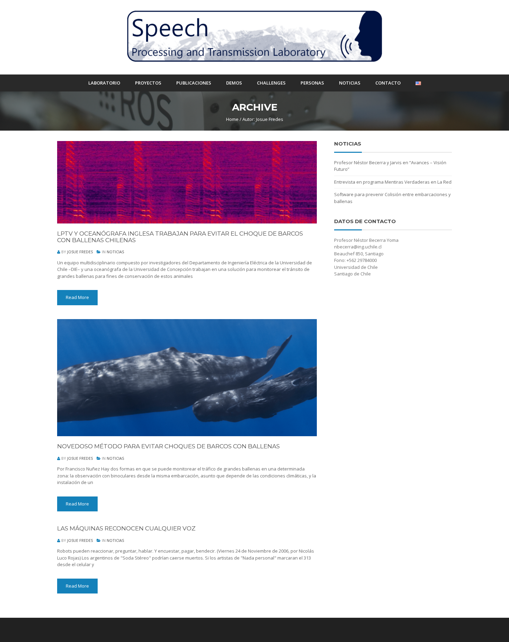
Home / (233, 119)
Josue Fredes (80, 251)
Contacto (388, 83)
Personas (312, 83)
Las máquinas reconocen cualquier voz (126, 528)
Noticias (349, 83)
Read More (77, 297)
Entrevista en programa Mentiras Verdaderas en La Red (393, 182)
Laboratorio (104, 83)
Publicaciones (193, 83)
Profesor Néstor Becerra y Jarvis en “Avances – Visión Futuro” (390, 166)
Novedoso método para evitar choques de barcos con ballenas (168, 446)
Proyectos (148, 83)
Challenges (271, 83)
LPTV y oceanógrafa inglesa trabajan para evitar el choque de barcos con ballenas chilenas (180, 236)
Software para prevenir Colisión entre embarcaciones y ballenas (392, 197)
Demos (234, 83)
